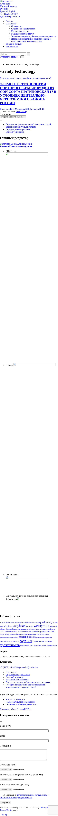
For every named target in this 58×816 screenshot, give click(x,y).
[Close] (1, 120)
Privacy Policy (46, 807)
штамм (44, 645)
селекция (23, 636)
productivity (46, 622)
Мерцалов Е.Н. (22, 109)
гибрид (14, 631)
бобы (2, 631)
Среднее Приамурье (13, 629)
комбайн (35, 631)
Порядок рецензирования (18, 129)
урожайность (10, 645)
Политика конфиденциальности (21, 704)
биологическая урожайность (45, 629)
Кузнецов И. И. (37, 109)
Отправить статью (9, 57)
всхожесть (8, 631)
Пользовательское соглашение (20, 702)
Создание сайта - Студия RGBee (15, 709)
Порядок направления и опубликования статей (28, 124)
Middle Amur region (33, 622)
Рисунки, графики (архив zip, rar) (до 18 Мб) (21, 774)
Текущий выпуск (14, 44)
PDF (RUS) (21, 111)
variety (38, 626)
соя (29, 640)
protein (55, 622)
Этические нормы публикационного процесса (33, 36)
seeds (1, 626)
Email (2, 736)
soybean (19, 626)
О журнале (11, 23)
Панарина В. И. (7, 109)
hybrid (23, 622)
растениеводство (6, 637)
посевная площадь (27, 634)
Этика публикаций (15, 132)
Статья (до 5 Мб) (8, 765)
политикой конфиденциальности (16, 797)
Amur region (12, 622)
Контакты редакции (15, 699)
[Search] (1, 51)
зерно (29, 631)
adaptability (4, 622)
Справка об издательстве (23, 29)
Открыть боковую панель (12, 117)
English (12, 11)
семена (32, 637)
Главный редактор (20, 31)
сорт (23, 641)
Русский (4, 11)
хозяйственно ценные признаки (30, 645)
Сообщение (5, 746)
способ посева (38, 641)
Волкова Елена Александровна (16, 146)
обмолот (18, 634)
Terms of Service (6, 810)
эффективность (52, 645)
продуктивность (41, 634)
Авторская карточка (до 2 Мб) (14, 784)
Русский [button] (4, 9)
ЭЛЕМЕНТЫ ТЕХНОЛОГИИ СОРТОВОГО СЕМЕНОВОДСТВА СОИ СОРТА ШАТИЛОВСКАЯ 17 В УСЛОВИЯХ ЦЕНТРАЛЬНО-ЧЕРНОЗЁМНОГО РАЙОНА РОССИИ (28, 93)
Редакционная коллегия (22, 34)
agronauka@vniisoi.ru (10, 16)
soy (12, 626)
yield (46, 625)
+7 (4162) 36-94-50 (9, 14)
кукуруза (42, 632)
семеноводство (41, 637)
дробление (22, 631)
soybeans (29, 626)
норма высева (9, 634)
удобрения (48, 641)
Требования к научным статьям (21, 127)
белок (32, 629)
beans (19, 622)
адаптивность (25, 629)
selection (7, 626)
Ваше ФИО (5, 726)
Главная (9, 21)
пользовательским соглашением (32, 795)
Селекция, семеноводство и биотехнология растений (25, 78)
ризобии (15, 637)
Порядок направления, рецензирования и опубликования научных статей (31, 40)
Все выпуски (12, 46)
